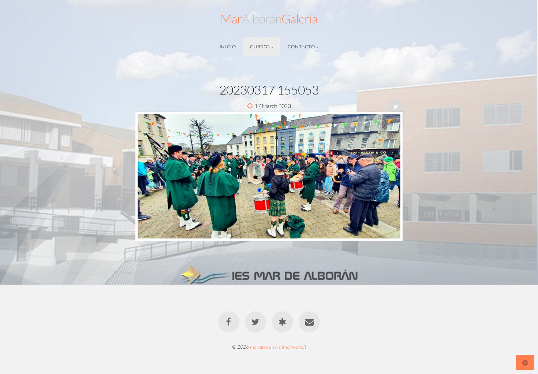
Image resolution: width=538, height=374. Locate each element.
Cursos (260, 46)
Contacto (301, 46)
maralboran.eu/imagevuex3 (278, 347)
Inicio (228, 46)
